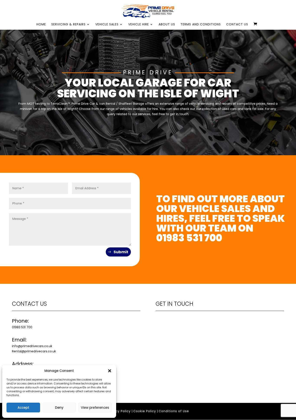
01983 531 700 (189, 238)
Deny (59, 407)
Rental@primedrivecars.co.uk (34, 351)
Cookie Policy (144, 411)
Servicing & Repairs (68, 24)
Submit (121, 252)
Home (41, 24)
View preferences (95, 407)
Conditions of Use (174, 411)
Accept (23, 407)
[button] (109, 371)
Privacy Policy (119, 411)
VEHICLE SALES (107, 24)
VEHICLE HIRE (138, 24)
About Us (167, 24)
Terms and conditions (201, 24)
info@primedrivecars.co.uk (32, 346)
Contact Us (237, 24)
